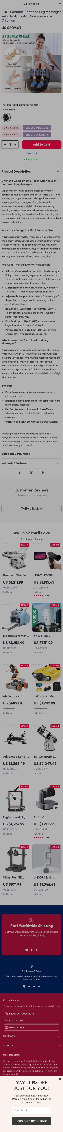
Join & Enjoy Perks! (31, 1121)
